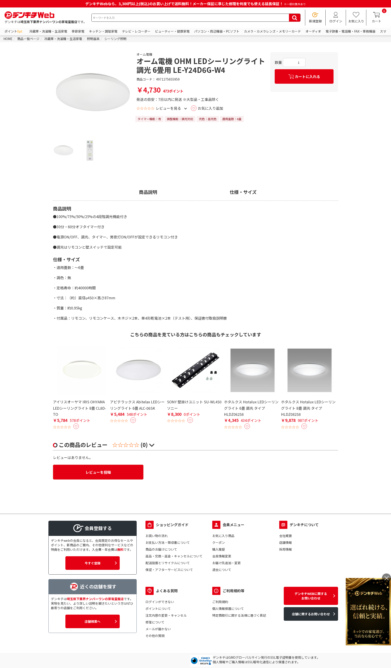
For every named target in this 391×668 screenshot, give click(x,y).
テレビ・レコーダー (136, 31)
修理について (155, 622)
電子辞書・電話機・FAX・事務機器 (350, 31)
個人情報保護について (228, 608)
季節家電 (78, 31)
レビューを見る (168, 108)
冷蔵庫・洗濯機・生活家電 (48, 31)
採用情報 (285, 549)
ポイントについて (158, 608)
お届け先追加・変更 (226, 563)
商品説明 (148, 192)
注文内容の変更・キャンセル (166, 615)
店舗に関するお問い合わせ (311, 614)
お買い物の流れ (156, 535)
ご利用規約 (220, 601)
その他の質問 (155, 635)
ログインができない (159, 601)
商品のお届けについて (161, 549)
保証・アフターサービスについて (169, 569)
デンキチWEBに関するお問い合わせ (311, 595)
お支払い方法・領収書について (167, 542)
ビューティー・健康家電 (172, 31)
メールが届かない (158, 629)
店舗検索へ (92, 621)
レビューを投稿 (98, 472)
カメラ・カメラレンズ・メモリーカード (272, 31)
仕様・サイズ (243, 192)
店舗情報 (285, 542)
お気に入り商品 (223, 535)
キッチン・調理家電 (103, 31)
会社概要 (285, 535)
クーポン (218, 542)
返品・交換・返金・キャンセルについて (174, 556)
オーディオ (313, 31)
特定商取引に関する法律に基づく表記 (239, 615)
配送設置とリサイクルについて (167, 563)
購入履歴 (218, 549)
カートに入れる (307, 76)
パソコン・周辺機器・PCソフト (216, 31)
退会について (221, 569)
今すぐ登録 (92, 563)
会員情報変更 (221, 556)
